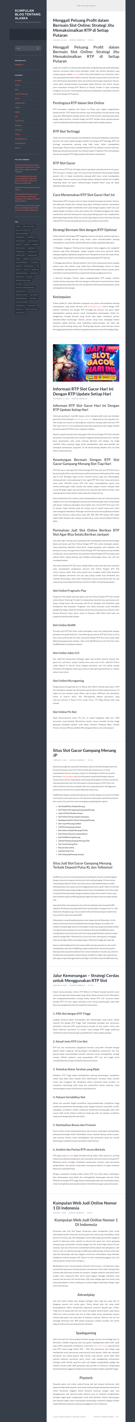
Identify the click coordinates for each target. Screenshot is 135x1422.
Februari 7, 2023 (60, 760)
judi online (35, 244)
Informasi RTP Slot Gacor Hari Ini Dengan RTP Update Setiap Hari (83, 391)
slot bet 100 (19, 121)
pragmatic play (32, 255)
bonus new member (29, 226)
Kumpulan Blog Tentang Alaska (28, 14)
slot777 (18, 269)
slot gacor (18, 125)
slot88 (17, 134)
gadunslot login (20, 241)
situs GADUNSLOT (22, 262)
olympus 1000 (20, 255)
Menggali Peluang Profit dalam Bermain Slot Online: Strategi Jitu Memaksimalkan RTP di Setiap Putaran (83, 28)
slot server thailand (22, 302)
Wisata (17, 148)
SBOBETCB (19, 65)
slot (16, 116)
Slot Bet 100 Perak (22, 273)
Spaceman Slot (20, 313)
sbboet (17, 107)
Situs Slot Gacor (29, 266)
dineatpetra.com (95, 306)
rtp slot (76, 74)
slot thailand (31, 305)
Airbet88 (18, 80)
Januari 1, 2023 (59, 1213)
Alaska (17, 85)
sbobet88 (26, 259)
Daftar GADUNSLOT (22, 233)
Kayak (17, 98)
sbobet (17, 112)
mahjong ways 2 (32, 251)
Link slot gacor (20, 248)
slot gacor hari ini (21, 291)
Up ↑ (117, 1417)
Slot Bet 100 (35, 269)
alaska (18, 226)
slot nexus (18, 130)
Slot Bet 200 (34, 273)
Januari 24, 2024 (60, 40)
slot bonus (30, 277)
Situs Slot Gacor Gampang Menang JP (84, 753)
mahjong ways (20, 103)
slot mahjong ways (21, 298)
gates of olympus (33, 241)
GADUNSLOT (20, 237)
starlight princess (21, 139)
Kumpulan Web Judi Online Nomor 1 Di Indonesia (85, 1205)
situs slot (19, 266)
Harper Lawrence (77, 40)
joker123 (19, 244)
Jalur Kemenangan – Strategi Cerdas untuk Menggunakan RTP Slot (86, 978)
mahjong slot (31, 248)
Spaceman (19, 309)
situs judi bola (34, 262)
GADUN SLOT (31, 237)
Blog (16, 89)
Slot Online (33, 298)
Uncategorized (20, 143)
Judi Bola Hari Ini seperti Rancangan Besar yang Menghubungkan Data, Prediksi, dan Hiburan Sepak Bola (27, 208)
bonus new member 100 (23, 230)
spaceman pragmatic (31, 309)
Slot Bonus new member (23, 280)
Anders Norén (108, 1417)
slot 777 (26, 269)
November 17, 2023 (61, 399)
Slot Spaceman (20, 305)
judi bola (27, 244)
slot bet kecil (20, 277)
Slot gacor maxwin (21, 295)
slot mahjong (34, 295)
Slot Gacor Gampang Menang (25, 287)
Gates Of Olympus (21, 94)
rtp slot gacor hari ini (82, 419)
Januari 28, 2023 (60, 985)
